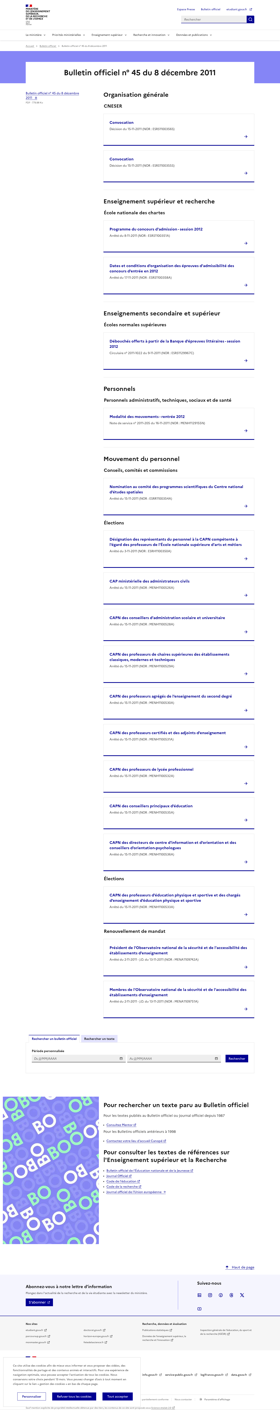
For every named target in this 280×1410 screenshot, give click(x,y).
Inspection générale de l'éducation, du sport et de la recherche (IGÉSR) (226, 1332)
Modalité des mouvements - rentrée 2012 (147, 416)
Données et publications (192, 35)
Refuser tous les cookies (74, 1396)
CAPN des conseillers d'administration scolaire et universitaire (167, 618)
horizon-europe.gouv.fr (96, 1336)
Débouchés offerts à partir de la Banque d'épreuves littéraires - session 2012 (175, 343)
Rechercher (250, 19)
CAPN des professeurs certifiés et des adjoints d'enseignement (168, 733)
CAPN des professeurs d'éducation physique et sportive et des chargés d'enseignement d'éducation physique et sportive (175, 897)
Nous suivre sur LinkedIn (199, 1295)
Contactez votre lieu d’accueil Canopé (134, 1141)
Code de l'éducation (121, 1181)
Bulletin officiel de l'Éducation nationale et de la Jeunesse (148, 1170)
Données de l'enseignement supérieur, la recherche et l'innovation (164, 1338)
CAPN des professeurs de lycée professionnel (152, 769)
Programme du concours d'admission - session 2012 (156, 229)
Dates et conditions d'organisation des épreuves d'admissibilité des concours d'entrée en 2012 (172, 268)
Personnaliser (31, 1396)
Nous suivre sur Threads (231, 1295)
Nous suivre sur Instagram (210, 1295)
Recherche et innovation (149, 35)
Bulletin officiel (210, 9)
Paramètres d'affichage (217, 1399)
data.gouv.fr (239, 1375)
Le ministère (34, 35)
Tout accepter (117, 1396)
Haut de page (242, 1267)
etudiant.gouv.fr (237, 9)
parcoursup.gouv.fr (36, 1336)
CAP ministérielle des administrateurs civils (150, 581)
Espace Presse (186, 9)
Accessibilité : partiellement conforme (148, 1399)
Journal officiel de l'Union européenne (134, 1192)
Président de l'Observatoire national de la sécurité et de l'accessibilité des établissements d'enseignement (178, 950)
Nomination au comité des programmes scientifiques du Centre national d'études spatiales (176, 489)
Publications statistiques (155, 1330)
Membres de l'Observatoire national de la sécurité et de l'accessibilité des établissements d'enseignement (178, 992)
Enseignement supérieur (107, 35)
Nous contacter (184, 1399)
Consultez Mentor (119, 1125)
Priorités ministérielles (66, 35)
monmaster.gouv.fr (36, 1342)
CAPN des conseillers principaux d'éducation (151, 806)
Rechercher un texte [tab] (99, 1038)
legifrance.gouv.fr (212, 1375)
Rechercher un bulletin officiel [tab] (54, 1038)
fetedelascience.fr (94, 1342)
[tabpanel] (140, 1058)
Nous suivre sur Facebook (221, 1295)
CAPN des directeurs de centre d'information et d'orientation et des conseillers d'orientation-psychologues (173, 845)
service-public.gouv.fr (179, 1375)
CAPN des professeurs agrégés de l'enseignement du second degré (171, 696)
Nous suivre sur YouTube (199, 1309)
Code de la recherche (122, 1186)
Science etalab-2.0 (161, 1408)
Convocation (122, 122)
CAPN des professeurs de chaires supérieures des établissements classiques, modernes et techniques (169, 657)
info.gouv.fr (150, 1375)
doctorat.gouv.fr (93, 1330)
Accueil (30, 46)
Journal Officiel (117, 1176)
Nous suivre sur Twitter (242, 1295)
